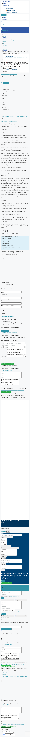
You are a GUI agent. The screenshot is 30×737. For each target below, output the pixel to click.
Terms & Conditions (16, 612)
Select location (7, 1)
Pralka (7, 575)
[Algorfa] (9, 554)
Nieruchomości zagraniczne (12, 463)
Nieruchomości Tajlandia (11, 419)
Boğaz (5, 49)
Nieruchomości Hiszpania (11, 407)
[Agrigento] (9, 549)
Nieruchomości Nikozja (11, 488)
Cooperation (6, 5)
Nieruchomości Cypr (10, 417)
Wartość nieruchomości (7, 288)
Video (4, 41)
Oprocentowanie (5, 300)
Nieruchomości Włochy (11, 412)
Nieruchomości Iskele (10, 460)
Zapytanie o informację (7, 363)
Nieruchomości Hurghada (11, 448)
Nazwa (2, 343)
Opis (4, 36)
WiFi (7, 579)
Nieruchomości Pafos (10, 453)
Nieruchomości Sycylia (11, 494)
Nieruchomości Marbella (11, 435)
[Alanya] (9, 551)
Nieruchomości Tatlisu (10, 456)
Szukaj (2, 580)
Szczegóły (6, 38)
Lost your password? (15, 596)
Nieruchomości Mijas (10, 444)
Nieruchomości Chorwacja (12, 414)
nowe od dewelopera (6, 74)
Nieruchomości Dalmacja (11, 487)
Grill (12, 573)
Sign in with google (21, 600)
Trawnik (23, 577)
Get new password (6, 629)
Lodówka (24, 573)
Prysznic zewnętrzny (21, 575)
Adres (4, 43)
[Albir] (9, 553)
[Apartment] (4, 539)
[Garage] (4, 541)
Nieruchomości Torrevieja (11, 437)
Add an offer (3, 15)
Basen (8, 573)
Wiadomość (4, 356)
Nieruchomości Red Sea (11, 478)
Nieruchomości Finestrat (11, 455)
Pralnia (12, 575)
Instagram (12, 520)
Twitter (19, 57)
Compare (3, 531)
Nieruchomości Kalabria (11, 495)
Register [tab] (5, 587)
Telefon (2, 345)
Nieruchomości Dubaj (10, 439)
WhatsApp (5, 57)
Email (26, 57)
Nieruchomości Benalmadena (12, 462)
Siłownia (12, 577)
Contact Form (8, 515)
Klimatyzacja (18, 573)
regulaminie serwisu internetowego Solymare (12, 362)
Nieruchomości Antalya (11, 492)
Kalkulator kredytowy (8, 40)
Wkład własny (4, 294)
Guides (4, 3)
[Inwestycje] (4, 544)
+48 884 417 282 (7, 337)
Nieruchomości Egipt (10, 415)
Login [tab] (4, 585)
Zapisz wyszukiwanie (6, 582)
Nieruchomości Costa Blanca (12, 476)
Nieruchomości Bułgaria (11, 422)
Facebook (14, 57)
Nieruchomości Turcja (10, 421)
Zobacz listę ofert (5, 331)
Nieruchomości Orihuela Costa (13, 441)
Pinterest (10, 57)
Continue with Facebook (7, 600)
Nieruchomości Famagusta (12, 480)
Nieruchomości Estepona (11, 446)
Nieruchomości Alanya (11, 458)
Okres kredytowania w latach (8, 305)
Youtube (17, 520)
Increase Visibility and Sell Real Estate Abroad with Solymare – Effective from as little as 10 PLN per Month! (15, 512)
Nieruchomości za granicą (11, 424)
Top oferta (14, 74)
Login (4, 17)
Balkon (3, 573)
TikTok (7, 520)
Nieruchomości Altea (10, 451)
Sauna (6, 577)
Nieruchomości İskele (10, 490)
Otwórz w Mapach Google (7, 316)
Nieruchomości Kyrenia (11, 485)
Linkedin (23, 57)
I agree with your (11, 612)
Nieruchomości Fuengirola (11, 449)
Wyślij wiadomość (5, 392)
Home (4, 48)
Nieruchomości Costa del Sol (12, 474)
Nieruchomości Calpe (10, 442)
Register (5, 19)
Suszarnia (17, 577)
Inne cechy (3, 572)
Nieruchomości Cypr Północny (12, 410)
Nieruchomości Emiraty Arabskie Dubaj (15, 408)
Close (7, 531)
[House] (4, 542)
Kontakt (5, 45)
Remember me (6, 596)
